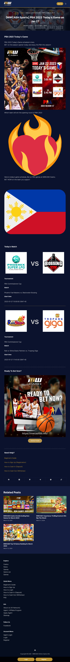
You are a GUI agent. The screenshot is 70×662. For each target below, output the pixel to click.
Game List (7, 572)
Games (6, 569)
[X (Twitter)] (19, 479)
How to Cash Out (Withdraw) (14, 471)
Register (6, 640)
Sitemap (6, 615)
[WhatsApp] (51, 479)
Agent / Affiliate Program (12, 610)
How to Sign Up (9, 587)
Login (6, 637)
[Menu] (65, 3)
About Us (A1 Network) (12, 608)
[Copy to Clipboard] (61, 479)
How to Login (8, 590)
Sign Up (60, 3)
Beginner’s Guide (10, 458)
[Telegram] (40, 479)
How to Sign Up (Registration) (15, 462)
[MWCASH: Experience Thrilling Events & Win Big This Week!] (51, 504)
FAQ (5, 597)
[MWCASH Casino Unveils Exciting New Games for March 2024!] (19, 504)
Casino (6, 564)
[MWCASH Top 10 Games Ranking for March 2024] (19, 532)
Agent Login (8, 635)
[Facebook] (9, 479)
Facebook (7, 626)
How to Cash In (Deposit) (13, 466)
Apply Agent (8, 613)
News (45, 25)
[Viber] (30, 479)
